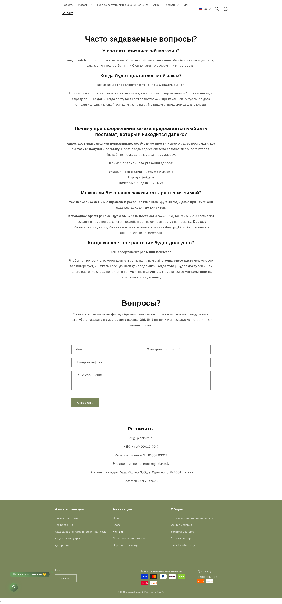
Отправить (85, 402)
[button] (85, 5)
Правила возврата (183, 538)
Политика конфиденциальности (192, 518)
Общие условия (181, 525)
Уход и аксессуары (67, 538)
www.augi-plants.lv (135, 592)
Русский (64, 578)
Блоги (117, 525)
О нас (116, 518)
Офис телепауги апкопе (129, 538)
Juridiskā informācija (183, 545)
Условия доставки (183, 531)
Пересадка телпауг (126, 545)
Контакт (118, 531)
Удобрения (62, 545)
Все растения (64, 525)
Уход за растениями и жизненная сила (80, 531)
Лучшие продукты (66, 518)
